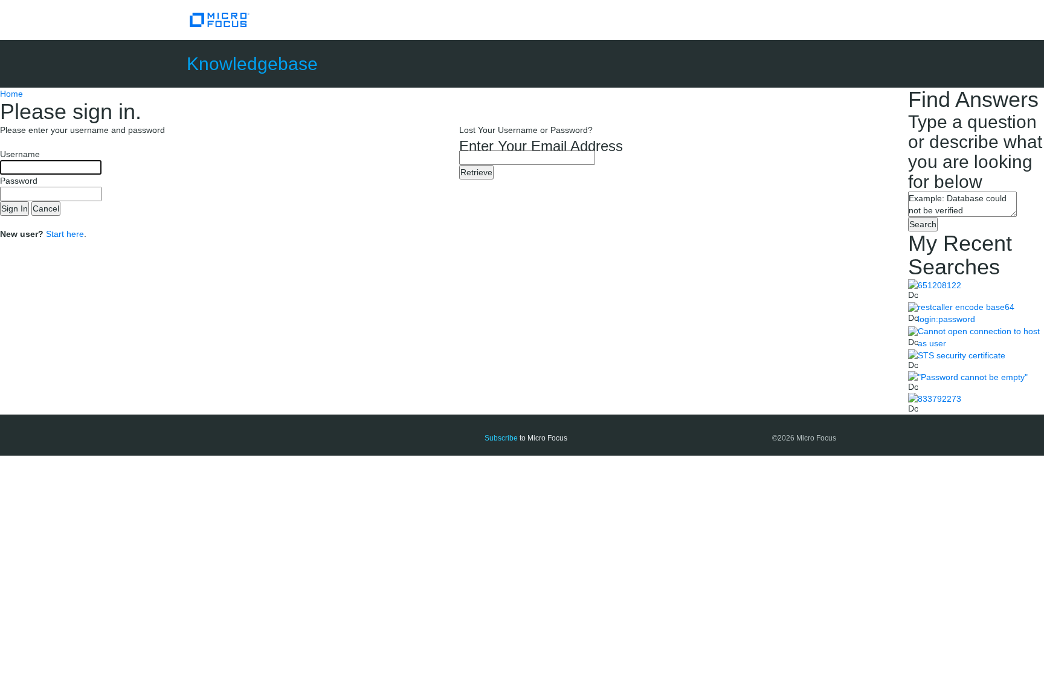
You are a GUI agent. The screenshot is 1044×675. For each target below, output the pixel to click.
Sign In (14, 208)
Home (11, 94)
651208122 (939, 285)
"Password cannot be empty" (973, 377)
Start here (65, 234)
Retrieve (476, 172)
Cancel (46, 208)
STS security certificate (961, 355)
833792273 (939, 399)
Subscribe (501, 438)
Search (922, 224)
